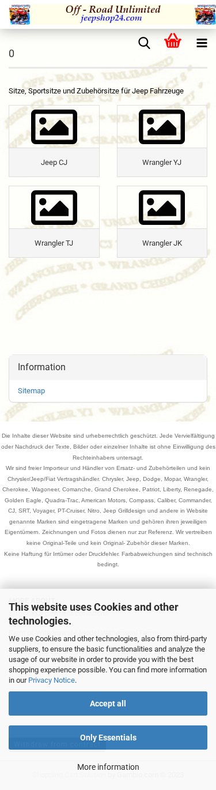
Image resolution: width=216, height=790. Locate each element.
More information (108, 767)
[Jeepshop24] (108, 14)
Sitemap (31, 390)
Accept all (108, 703)
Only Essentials (108, 737)
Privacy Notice (51, 680)
